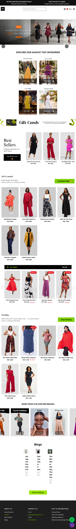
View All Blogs (38, 492)
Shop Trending (66, 320)
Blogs (6, 520)
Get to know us (9, 512)
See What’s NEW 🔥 (65, 181)
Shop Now (26, 81)
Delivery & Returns (57, 517)
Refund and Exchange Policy (60, 520)
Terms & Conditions (58, 515)
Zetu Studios (8, 517)
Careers (6, 515)
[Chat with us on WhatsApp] (72, 519)
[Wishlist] (67, 9)
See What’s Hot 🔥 (12, 157)
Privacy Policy (56, 512)
